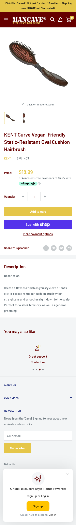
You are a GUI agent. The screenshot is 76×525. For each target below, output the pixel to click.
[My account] (60, 19)
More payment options (38, 234)
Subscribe (17, 448)
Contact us (38, 362)
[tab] (11, 276)
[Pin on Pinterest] (54, 248)
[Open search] (52, 19)
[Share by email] (69, 248)
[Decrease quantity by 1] (23, 196)
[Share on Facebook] (46, 248)
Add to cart (38, 211)
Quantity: (10, 196)
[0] (68, 19)
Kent (7, 158)
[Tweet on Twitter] (61, 248)
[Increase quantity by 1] (45, 196)
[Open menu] (6, 19)
